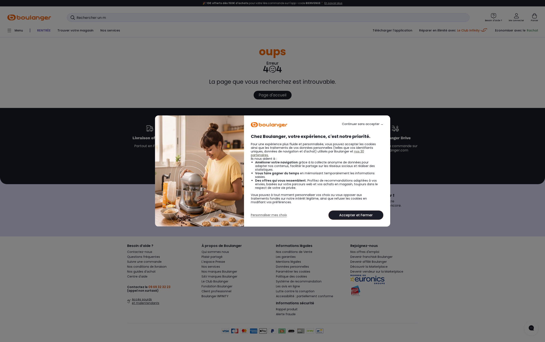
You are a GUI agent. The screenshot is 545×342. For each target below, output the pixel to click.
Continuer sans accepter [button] (362, 124)
